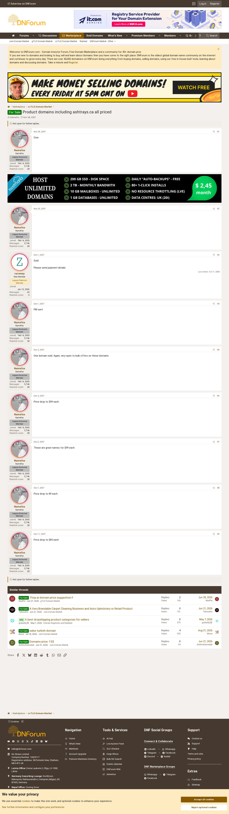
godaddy (23, 623)
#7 (218, 442)
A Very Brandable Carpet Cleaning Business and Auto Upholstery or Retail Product (81, 608)
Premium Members (143, 35)
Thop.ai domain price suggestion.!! (51, 597)
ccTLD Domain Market (66, 41)
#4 (218, 304)
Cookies (14, 721)
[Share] (214, 132)
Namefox (14, 117)
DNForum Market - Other (101, 41)
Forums (24, 35)
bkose (21, 634)
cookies (26, 801)
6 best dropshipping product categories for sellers (57, 619)
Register (73, 62)
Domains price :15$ (42, 641)
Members (170, 35)
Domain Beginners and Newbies (57, 623)
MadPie (22, 601)
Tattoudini (23, 612)
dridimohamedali (26, 645)
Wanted (83, 41)
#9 (218, 534)
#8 (218, 488)
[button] (194, 4)
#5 (218, 350)
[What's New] (201, 36)
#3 (218, 255)
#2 (218, 209)
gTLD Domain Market (42, 41)
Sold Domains (94, 35)
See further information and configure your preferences (33, 807)
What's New (115, 35)
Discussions (49, 35)
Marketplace (73, 35)
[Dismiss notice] (218, 49)
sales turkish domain (43, 630)
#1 (218, 131)
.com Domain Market (19, 41)
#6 (218, 396)
